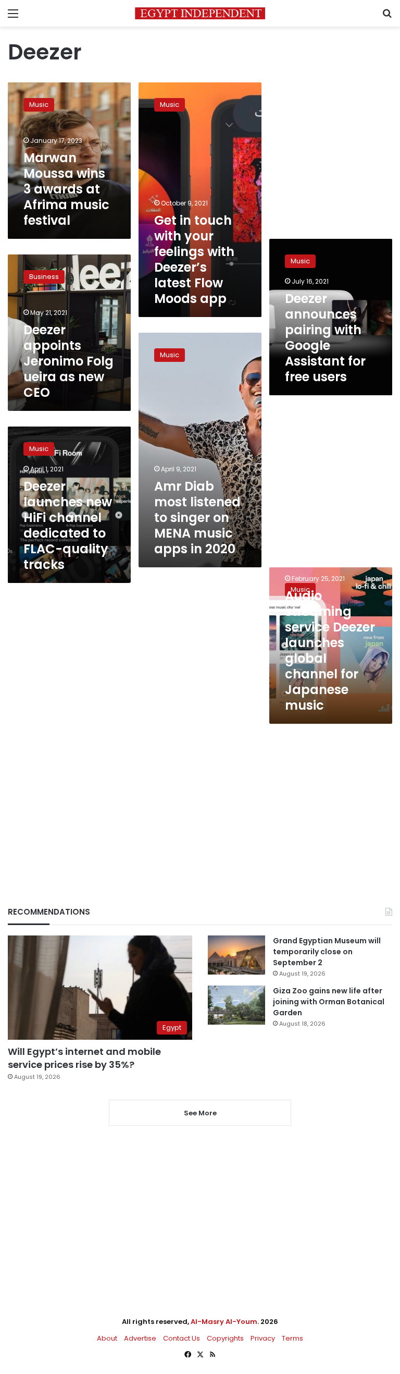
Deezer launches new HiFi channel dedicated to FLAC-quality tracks (67, 525)
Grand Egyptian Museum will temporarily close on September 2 (327, 951)
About (107, 1338)
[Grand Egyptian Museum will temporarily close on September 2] (236, 955)
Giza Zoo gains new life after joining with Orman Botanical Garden (328, 1002)
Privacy (263, 1338)
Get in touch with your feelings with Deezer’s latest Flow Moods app (194, 259)
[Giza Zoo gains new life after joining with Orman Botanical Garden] (236, 1005)
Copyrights (225, 1338)
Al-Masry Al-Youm (224, 1322)
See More (200, 1113)
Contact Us (181, 1338)
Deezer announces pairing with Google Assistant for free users (325, 337)
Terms (292, 1338)
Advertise (140, 1338)
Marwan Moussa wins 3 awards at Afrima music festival (66, 189)
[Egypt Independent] (200, 13)
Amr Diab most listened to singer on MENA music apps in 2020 (197, 517)
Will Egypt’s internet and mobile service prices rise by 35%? (84, 1058)
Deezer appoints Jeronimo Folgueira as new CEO (68, 361)
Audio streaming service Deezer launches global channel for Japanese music (330, 650)
